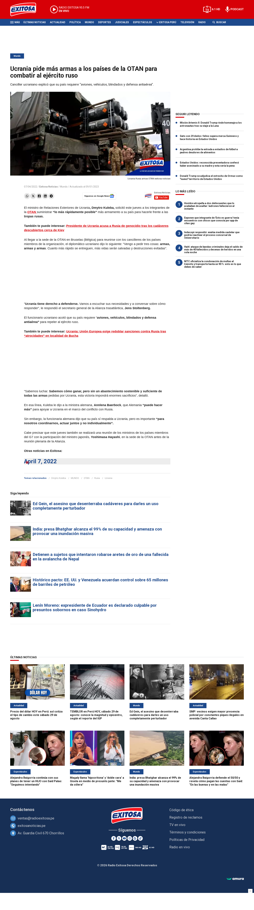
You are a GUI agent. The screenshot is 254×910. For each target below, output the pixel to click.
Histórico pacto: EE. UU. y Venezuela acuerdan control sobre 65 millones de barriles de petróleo (100, 582)
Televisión (187, 22)
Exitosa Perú (167, 22)
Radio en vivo (179, 847)
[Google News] (135, 838)
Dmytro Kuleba (58, 478)
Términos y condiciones (187, 832)
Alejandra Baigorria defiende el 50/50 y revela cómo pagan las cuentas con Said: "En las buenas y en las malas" (216, 781)
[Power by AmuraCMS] (235, 879)
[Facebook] (39, 196)
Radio (202, 22)
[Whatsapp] (27, 196)
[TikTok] (140, 838)
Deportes (104, 22)
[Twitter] (33, 196)
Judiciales (122, 22)
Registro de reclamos (185, 817)
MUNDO (75, 478)
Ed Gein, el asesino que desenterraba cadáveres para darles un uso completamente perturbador (95, 506)
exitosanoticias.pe (31, 826)
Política (75, 22)
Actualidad (57, 22)
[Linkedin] (45, 196)
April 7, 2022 (40, 461)
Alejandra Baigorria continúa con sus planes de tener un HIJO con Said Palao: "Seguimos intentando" (36, 781)
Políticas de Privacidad (186, 840)
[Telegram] (51, 196)
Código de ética (181, 810)
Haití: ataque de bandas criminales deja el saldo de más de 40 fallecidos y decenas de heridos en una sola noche (213, 249)
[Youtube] (124, 838)
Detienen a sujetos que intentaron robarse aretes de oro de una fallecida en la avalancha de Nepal (100, 556)
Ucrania (108, 478)
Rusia (97, 478)
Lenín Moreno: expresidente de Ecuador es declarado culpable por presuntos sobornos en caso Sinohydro (95, 607)
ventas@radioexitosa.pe (36, 818)
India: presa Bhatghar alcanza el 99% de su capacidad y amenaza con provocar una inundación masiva (97, 531)
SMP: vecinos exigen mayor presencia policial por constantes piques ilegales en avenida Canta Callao (216, 715)
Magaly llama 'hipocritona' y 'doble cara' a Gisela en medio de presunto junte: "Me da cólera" (97, 781)
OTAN (87, 478)
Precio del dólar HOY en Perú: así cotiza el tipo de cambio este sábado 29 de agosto (36, 715)
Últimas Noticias (34, 22)
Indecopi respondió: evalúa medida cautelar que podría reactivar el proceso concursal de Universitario (211, 235)
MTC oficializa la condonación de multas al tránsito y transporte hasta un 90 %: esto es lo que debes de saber (212, 264)
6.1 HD (216, 9)
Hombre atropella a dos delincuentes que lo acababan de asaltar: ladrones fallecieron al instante (209, 206)
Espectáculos (142, 22)
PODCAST (237, 9)
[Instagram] (129, 838)
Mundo (89, 22)
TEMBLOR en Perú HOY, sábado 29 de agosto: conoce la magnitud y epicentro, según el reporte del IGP (96, 715)
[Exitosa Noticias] (25, 9)
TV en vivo (177, 825)
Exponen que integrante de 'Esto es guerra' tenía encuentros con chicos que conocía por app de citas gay (211, 220)
